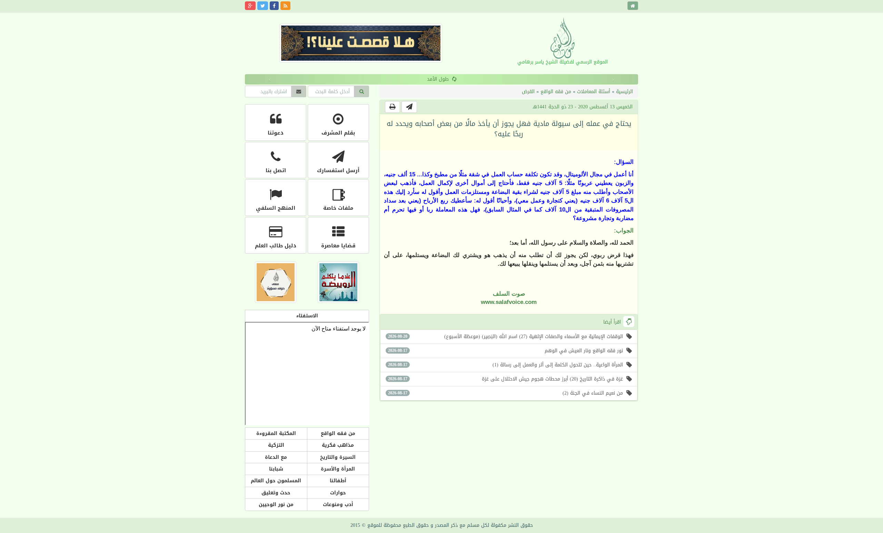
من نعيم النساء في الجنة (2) (505, 393)
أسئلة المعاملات (593, 91)
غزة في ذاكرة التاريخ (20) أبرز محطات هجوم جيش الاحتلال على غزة (505, 379)
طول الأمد (330, 79)
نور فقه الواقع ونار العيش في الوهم (505, 350)
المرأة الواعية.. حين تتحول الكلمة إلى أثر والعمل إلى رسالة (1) (505, 364)
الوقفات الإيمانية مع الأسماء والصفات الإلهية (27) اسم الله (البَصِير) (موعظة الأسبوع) (505, 336)
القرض (528, 91)
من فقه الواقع (555, 91)
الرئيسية (624, 91)
